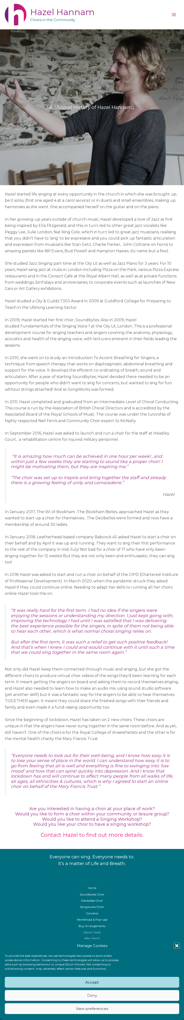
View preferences (92, 1008)
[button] (176, 945)
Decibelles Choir (92, 900)
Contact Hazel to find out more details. (92, 835)
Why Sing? (92, 938)
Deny (92, 995)
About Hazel (92, 932)
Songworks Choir (92, 907)
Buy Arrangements (92, 926)
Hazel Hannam (62, 12)
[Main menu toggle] (174, 14)
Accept (92, 982)
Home (92, 888)
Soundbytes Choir (92, 894)
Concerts (92, 913)
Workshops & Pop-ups (92, 919)
